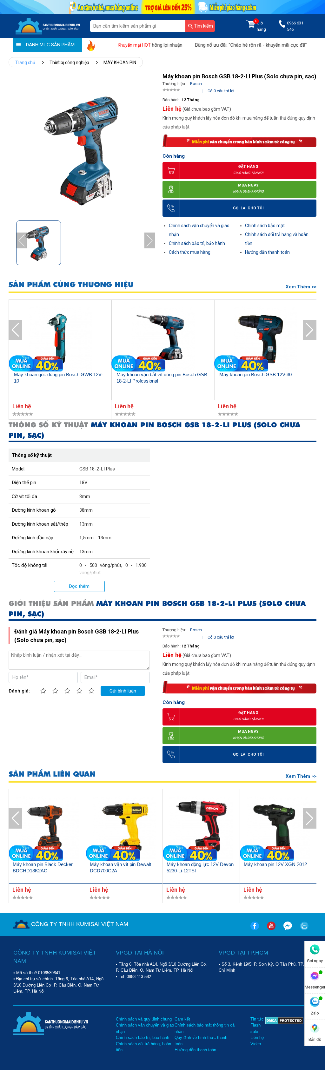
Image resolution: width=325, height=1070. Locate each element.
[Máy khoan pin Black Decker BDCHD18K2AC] (47, 828)
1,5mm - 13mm (95, 538)
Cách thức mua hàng (189, 252)
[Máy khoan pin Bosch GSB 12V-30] (265, 339)
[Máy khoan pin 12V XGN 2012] (278, 828)
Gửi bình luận (122, 691)
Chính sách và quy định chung (144, 1019)
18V (83, 482)
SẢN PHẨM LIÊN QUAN (52, 774)
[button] (149, 240)
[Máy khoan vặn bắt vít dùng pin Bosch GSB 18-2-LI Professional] (162, 339)
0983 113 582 (139, 976)
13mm (86, 524)
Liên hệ (257, 1037)
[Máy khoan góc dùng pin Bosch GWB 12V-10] (60, 339)
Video (255, 1043)
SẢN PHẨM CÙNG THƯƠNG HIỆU (71, 285)
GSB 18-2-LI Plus (97, 469)
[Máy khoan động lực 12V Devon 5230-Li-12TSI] (201, 828)
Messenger (315, 987)
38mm (86, 510)
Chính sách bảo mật (265, 225)
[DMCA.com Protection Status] (284, 1034)
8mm (84, 496)
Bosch (196, 83)
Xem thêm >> (301, 287)
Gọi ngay (315, 960)
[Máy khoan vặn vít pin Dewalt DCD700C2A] (124, 828)
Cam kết (182, 1019)
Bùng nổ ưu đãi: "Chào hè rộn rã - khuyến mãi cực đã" (235, 45)
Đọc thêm (79, 586)
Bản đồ (314, 1039)
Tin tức (257, 1019)
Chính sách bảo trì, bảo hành (197, 243)
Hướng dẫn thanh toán (267, 252)
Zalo (315, 1013)
